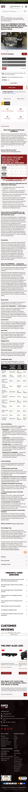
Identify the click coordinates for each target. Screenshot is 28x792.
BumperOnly (12, 787)
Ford (15, 740)
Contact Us (17, 770)
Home (2, 16)
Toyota (16, 748)
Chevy (15, 736)
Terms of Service (18, 765)
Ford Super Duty (5, 751)
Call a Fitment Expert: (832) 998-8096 (9, 2)
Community (17, 768)
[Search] (25, 11)
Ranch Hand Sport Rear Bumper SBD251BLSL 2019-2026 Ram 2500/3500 (9, 664)
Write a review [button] (14, 634)
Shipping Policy (18, 761)
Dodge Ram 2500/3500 (4, 753)
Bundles (3, 736)
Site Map (3, 746)
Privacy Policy (17, 763)
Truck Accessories (5, 744)
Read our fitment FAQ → (18, 523)
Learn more (12, 93)
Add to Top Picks (6, 673)
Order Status (17, 753)
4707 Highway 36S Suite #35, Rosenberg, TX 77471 (14, 719)
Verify (4, 68)
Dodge (15, 738)
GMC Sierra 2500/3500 (7, 756)
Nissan (15, 746)
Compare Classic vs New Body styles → (11, 151)
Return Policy (17, 767)
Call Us (3, 111)
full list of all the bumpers (13, 536)
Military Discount (21, 98)
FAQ (15, 755)
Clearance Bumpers (6, 742)
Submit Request (10, 111)
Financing (16, 757)
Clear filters (23, 68)
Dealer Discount (7, 98)
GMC (15, 742)
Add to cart (12, 87)
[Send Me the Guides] (25, 694)
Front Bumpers (5, 738)
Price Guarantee (18, 759)
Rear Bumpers (4, 740)
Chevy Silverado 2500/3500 (5, 759)
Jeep (15, 744)
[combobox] (14, 11)
